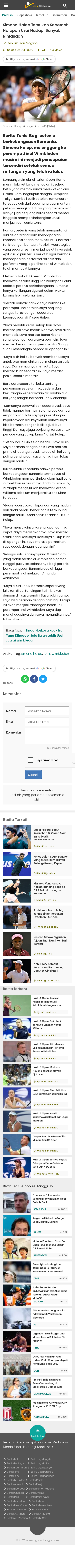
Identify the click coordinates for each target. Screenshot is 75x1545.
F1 (35, 1324)
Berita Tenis (13, 1476)
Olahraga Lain (42, 1393)
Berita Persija (36, 1484)
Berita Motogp (15, 1463)
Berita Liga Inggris (41, 1459)
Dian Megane (28, 43)
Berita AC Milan (16, 1513)
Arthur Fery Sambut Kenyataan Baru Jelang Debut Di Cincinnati (49, 967)
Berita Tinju (13, 1471)
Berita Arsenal (15, 1484)
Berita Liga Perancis (42, 1471)
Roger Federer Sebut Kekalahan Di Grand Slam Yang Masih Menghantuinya (50, 835)
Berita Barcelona (16, 1501)
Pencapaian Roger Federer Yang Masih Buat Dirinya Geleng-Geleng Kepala (51, 859)
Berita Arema (36, 1492)
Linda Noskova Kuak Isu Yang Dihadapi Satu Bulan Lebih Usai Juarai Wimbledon (34, 635)
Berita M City (39, 1518)
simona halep (31, 653)
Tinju (36, 1347)
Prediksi (7, 15)
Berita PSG (13, 1497)
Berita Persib (36, 1480)
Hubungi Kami (34, 1446)
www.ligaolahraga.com (42, 1540)
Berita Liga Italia (40, 1463)
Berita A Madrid (41, 1513)
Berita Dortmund (16, 1509)
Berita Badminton (17, 1467)
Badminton (59, 15)
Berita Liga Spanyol (41, 1467)
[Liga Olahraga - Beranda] (37, 5)
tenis (47, 653)
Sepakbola (24, 15)
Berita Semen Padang (41, 1488)
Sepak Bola (40, 1209)
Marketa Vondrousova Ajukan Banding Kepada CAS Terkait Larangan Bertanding (49, 888)
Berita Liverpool (16, 1488)
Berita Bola (13, 1459)
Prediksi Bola (41, 1417)
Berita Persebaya (39, 1497)
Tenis (36, 1278)
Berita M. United (16, 1480)
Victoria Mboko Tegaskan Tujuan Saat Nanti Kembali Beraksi (50, 940)
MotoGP (42, 15)
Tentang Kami (13, 1442)
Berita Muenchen (42, 1505)
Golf (36, 1370)
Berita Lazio (38, 1501)
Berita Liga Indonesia (42, 1476)
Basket (37, 1232)
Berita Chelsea (15, 1492)
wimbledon (60, 653)
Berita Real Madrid (17, 1505)
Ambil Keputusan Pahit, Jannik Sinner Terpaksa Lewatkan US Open (48, 913)
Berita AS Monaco (17, 1518)
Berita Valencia (40, 1509)
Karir (50, 1446)
